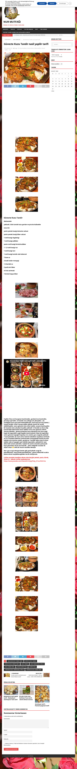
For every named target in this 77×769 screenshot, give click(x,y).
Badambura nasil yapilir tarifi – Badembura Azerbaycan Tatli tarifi (11, 698)
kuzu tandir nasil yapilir (37, 664)
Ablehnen (52, 3)
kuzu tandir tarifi (9, 666)
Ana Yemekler (23, 48)
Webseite (6, 739)
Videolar (19, 29)
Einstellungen (62, 3)
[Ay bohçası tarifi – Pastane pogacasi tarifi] (42, 694)
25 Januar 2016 (9, 48)
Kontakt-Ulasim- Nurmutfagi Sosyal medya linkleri (16, 32)
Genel (29, 48)
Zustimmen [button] (42, 3)
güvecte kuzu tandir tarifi (12, 664)
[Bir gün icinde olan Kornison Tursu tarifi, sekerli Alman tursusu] (26, 690)
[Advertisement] (26, 112)
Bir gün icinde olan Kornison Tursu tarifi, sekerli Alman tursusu (26, 698)
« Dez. (52, 91)
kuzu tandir (25, 664)
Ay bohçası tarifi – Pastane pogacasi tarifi (42, 705)
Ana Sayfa (5, 29)
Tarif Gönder (43, 29)
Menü (32, 48)
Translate (60, 56)
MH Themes (30, 756)
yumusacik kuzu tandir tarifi (33, 669)
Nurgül (15, 48)
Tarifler (12, 29)
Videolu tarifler (37, 48)
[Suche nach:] (65, 35)
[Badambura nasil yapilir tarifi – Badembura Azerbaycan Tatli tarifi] (11, 690)
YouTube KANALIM (28, 29)
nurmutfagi (32, 666)
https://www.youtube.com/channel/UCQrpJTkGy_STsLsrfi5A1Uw (25, 461)
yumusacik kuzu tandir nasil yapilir (14, 669)
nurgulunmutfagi (22, 666)
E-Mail (5, 734)
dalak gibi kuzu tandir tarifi (15, 661)
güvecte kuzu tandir (30, 661)
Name (5, 730)
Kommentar (7, 718)
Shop (36, 29)
